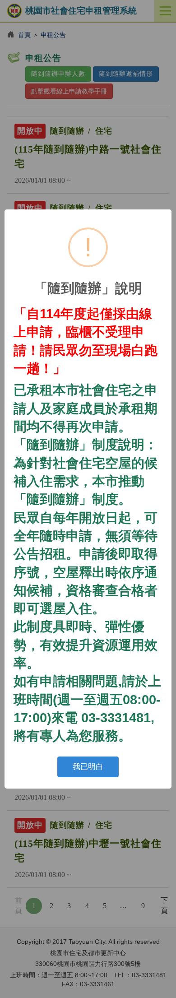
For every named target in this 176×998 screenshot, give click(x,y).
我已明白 (88, 766)
